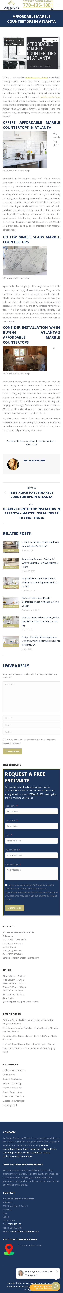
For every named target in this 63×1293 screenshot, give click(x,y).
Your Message (11, 864)
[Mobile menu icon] (58, 5)
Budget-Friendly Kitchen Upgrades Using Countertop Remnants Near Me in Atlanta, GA (41, 640)
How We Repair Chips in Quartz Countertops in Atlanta (29, 1044)
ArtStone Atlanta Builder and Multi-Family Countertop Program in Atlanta (28, 1022)
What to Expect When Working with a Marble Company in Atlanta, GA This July (40, 621)
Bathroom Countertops (14, 1070)
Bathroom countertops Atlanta (17, 1156)
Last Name (10, 820)
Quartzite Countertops (13, 1096)
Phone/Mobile (11, 849)
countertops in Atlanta (36, 77)
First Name (10, 805)
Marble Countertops (14, 44)
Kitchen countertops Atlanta (36, 1152)
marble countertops (50, 96)
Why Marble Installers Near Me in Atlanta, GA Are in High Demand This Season (40, 582)
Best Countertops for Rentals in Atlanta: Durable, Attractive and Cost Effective (31, 1030)
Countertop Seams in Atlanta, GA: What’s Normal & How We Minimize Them (40, 562)
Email (7, 835)
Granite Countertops (12, 1079)
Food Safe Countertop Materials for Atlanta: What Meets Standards (30, 1038)
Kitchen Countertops (14, 40)
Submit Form (14, 908)
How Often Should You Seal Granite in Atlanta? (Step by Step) (29, 1050)
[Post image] (11, 547)
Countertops (9, 1074)
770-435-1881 (38, 5)
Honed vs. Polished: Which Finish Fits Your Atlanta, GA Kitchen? (40, 544)
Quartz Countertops (12, 1092)
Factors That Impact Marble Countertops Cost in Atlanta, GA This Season (40, 601)
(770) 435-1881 (36, 794)
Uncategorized (10, 1105)
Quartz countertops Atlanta (36, 1149)
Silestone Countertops (13, 1100)
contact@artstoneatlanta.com (24, 957)
